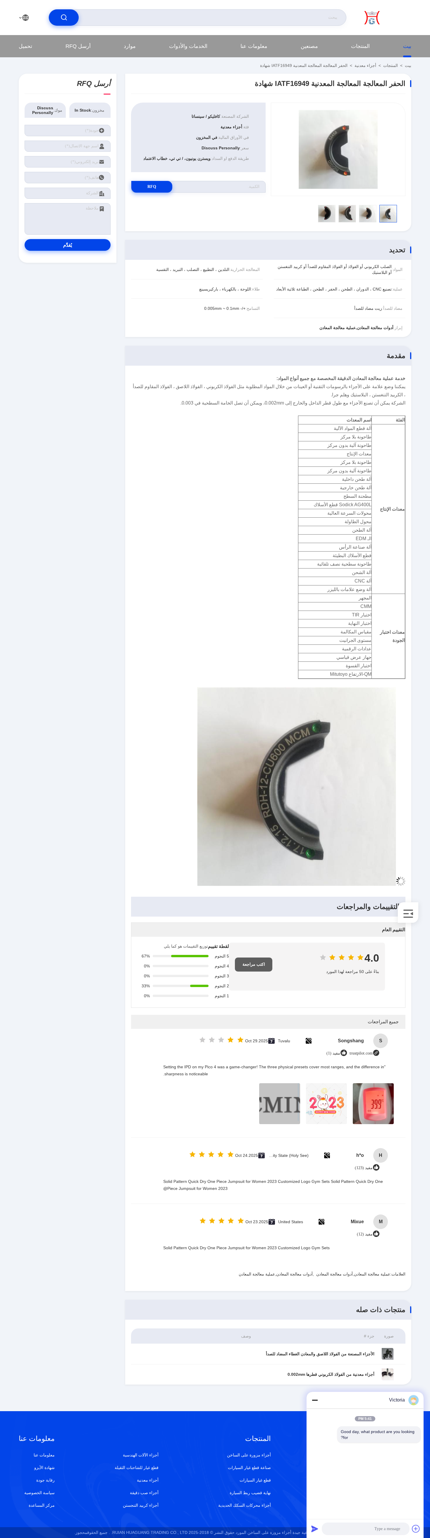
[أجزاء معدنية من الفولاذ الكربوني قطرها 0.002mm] (387, 1374)
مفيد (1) (333, 1053)
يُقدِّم (67, 245)
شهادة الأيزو (44, 1467)
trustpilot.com (361, 1053)
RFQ (151, 186)
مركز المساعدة (42, 1505)
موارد (130, 46)
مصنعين (309, 46)
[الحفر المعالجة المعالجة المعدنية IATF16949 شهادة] (338, 149)
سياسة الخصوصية (39, 1492)
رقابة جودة (45, 1480)
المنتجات (360, 46)
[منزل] (387, 17)
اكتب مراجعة (253, 964)
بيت (407, 46)
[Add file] (416, 1528)
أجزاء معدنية (365, 65)
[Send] (314, 1528)
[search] (64, 17)
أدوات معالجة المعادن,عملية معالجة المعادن (276, 1274)
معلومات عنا (253, 46)
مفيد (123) (364, 1168)
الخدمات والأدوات (188, 46)
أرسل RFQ (78, 46)
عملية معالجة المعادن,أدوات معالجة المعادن (353, 1274)
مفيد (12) (365, 1234)
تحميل (25, 46)
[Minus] (314, 1400)
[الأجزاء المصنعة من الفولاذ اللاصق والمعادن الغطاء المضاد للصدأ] (387, 1354)
